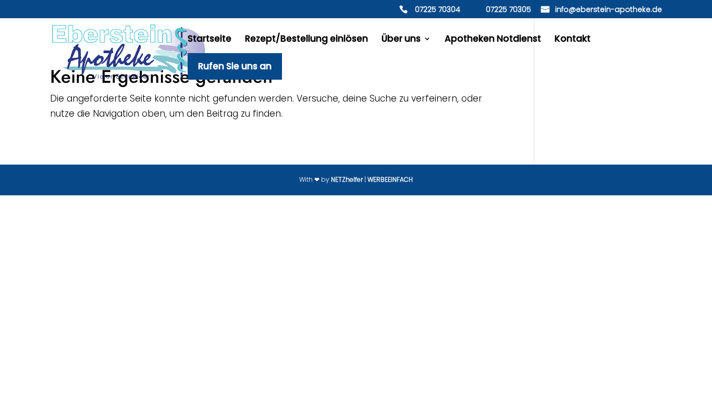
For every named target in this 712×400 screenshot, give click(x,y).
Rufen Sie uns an (235, 69)
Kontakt (573, 40)
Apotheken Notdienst (493, 40)
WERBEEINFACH (390, 179)
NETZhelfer (347, 179)
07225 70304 (437, 10)
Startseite (209, 40)
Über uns (401, 40)
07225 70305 (508, 10)
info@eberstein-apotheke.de (608, 10)
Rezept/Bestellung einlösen (306, 40)
